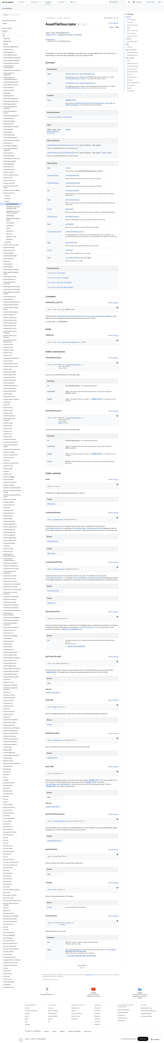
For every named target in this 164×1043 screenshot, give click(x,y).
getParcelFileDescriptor (74, 231)
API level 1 (115, 23)
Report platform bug (146, 1008)
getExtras (69, 209)
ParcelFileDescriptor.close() (76, 78)
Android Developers (50, 18)
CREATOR (68, 129)
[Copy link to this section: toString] (53, 883)
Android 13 (97, 1019)
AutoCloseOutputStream (54, 578)
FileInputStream (52, 175)
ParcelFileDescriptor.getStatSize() (58, 784)
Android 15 (97, 1013)
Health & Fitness (52, 1013)
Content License (89, 974)
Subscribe (142, 1039)
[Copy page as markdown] (83, 24)
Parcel (78, 258)
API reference (7, 8)
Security (27, 1013)
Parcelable (78, 35)
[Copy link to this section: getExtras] (55, 700)
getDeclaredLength (72, 200)
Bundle (104, 153)
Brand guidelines (41, 1039)
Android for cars (75, 1016)
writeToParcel (70, 258)
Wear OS (73, 1010)
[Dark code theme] (117, 308)
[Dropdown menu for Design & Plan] (41, 2)
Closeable (69, 35)
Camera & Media (52, 1016)
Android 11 (97, 1024)
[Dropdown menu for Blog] (77, 2)
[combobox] (117, 2)
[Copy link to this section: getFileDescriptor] (61, 733)
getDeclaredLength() (73, 105)
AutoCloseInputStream (53, 528)
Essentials (21, 2)
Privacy (50, 1019)
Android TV (74, 1019)
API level (4, 33)
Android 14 (98, 1016)
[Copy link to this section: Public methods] (62, 474)
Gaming (50, 1008)
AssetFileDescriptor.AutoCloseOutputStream (80, 83)
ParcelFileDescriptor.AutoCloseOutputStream (88, 578)
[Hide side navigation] (20, 1040)
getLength (69, 224)
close (67, 168)
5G (49, 1021)
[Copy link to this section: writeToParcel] (58, 916)
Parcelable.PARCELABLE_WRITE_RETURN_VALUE (81, 956)
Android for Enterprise (31, 1010)
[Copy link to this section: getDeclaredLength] (62, 657)
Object (54, 35)
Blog (74, 2)
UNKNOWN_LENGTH (71, 100)
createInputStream (72, 175)
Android (27, 1008)
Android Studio (150, 2)
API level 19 (115, 411)
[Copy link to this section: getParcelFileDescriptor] (66, 814)
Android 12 (97, 1021)
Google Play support (146, 1013)
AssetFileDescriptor (53, 132)
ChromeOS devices (76, 1013)
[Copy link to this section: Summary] (56, 63)
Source (27, 1016)
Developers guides (123, 1012)
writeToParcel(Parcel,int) (89, 627)
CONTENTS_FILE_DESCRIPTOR (71, 629)
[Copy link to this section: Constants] (57, 297)
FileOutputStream (53, 183)
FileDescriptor (52, 216)
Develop (47, 2)
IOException (51, 504)
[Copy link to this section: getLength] (55, 767)
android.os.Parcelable (64, 117)
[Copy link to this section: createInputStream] (62, 513)
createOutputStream (72, 183)
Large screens (75, 1008)
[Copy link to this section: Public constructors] (66, 352)
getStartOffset (71, 242)
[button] (11, 31)
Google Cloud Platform (74, 1031)
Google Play (60, 2)
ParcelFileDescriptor (69, 145)
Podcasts (27, 1024)
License (33, 1039)
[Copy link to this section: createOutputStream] (64, 562)
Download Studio (122, 1018)
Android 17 (97, 1008)
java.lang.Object (50, 39)
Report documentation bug (148, 1010)
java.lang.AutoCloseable (65, 287)
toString (68, 250)
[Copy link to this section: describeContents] (61, 612)
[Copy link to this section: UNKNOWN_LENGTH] (64, 303)
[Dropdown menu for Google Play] (66, 2)
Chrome (54, 1031)
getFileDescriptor (72, 216)
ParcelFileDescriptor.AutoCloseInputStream (87, 528)
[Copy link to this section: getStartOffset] (59, 849)
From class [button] (57, 273)
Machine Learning (53, 1010)
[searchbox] (11, 14)
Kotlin (111, 27)
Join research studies (146, 1016)
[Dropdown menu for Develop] (52, 2)
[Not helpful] (117, 18)
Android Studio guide (123, 1009)
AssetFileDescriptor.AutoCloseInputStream (80, 74)
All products (87, 1031)
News (26, 1019)
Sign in (160, 2)
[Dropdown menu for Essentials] (26, 2)
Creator (49, 131)
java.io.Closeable (63, 278)
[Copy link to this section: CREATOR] (55, 335)
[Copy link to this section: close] (51, 479)
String (49, 250)
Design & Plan (35, 2)
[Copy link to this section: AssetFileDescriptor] (63, 358)
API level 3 (115, 302)
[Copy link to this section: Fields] (53, 329)
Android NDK (121, 1020)
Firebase (62, 1031)
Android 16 (98, 1010)
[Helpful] (114, 18)
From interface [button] (60, 117)
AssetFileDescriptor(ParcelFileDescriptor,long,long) (94, 103)
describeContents (71, 190)
